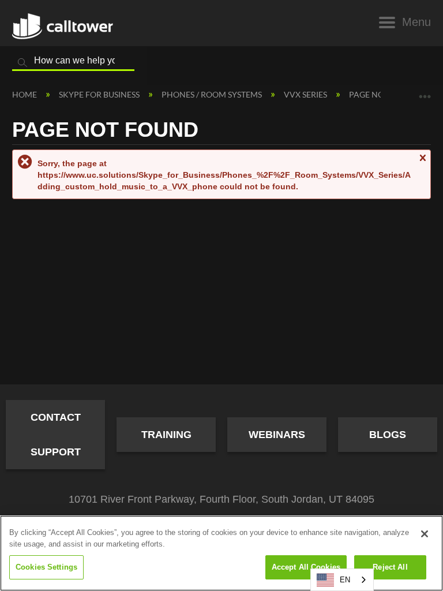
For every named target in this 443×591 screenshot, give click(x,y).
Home (25, 94)
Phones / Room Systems (213, 94)
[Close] (424, 534)
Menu (416, 22)
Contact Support (56, 435)
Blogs (387, 434)
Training (166, 434)
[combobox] (342, 579)
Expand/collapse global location (425, 92)
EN (345, 579)
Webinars (277, 434)
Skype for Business (100, 94)
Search (22, 63)
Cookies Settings (46, 567)
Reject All (390, 567)
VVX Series (306, 94)
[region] (221, 553)
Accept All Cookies (306, 567)
